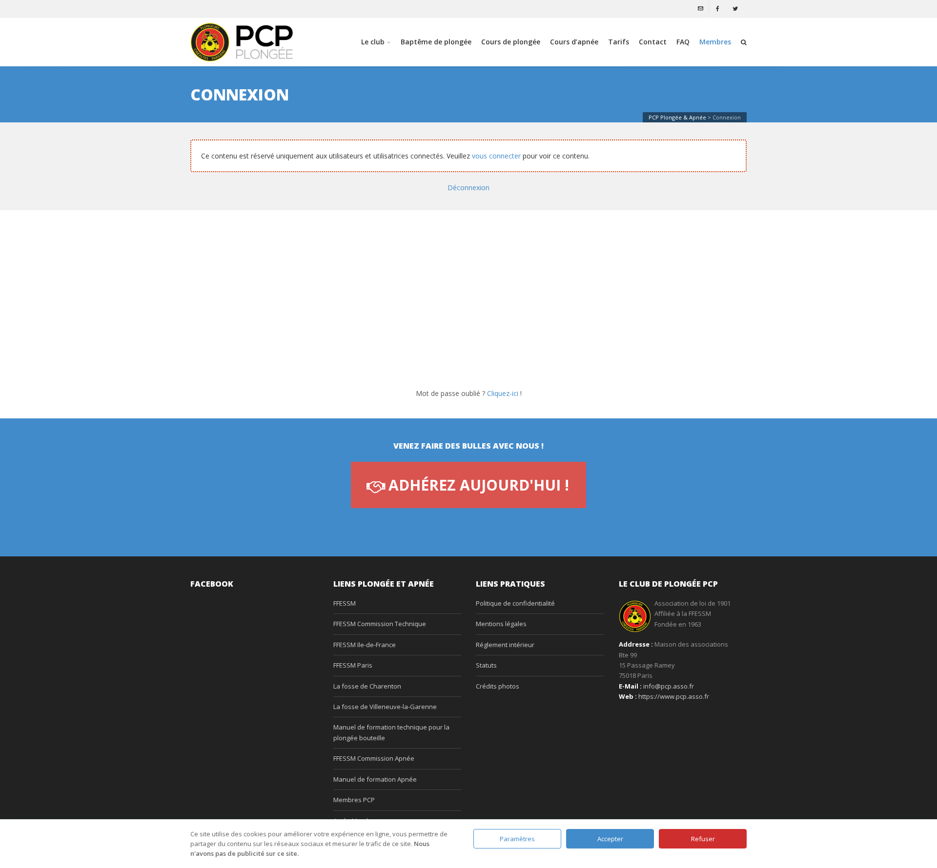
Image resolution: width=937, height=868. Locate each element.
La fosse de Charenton (367, 686)
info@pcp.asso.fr (668, 686)
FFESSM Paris (352, 665)
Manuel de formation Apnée (375, 779)
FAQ (683, 41)
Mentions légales (501, 623)
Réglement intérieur (505, 644)
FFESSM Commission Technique (379, 623)
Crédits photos (497, 686)
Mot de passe (387, 304)
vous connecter (496, 155)
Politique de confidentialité (515, 603)
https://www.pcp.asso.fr (673, 696)
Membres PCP (354, 799)
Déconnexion (468, 187)
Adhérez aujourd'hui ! (478, 485)
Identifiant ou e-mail (399, 259)
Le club (373, 41)
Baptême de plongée (436, 41)
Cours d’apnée (574, 41)
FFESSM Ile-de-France (364, 644)
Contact (653, 41)
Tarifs (618, 41)
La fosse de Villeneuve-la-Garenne (385, 706)
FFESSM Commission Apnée (373, 758)
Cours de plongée (510, 41)
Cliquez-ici (502, 393)
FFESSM (344, 603)
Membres (715, 41)
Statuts (486, 665)
